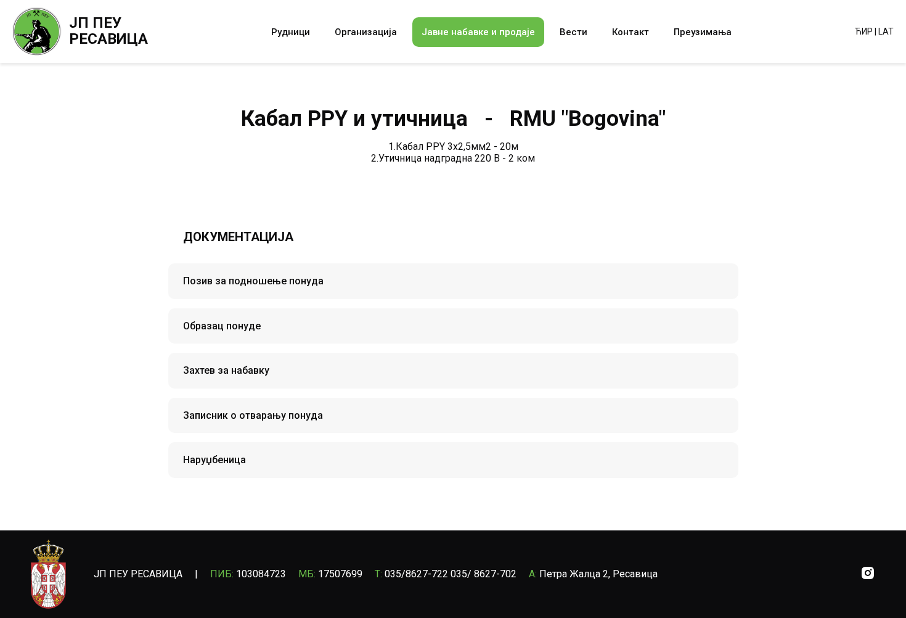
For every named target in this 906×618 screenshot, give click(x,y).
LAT (886, 31)
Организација (366, 32)
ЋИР (864, 31)
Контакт (630, 32)
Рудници (290, 32)
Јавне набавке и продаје (478, 32)
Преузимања (703, 32)
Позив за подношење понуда (253, 281)
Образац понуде (222, 326)
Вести (573, 32)
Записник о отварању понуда (253, 415)
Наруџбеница (214, 460)
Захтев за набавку (226, 370)
